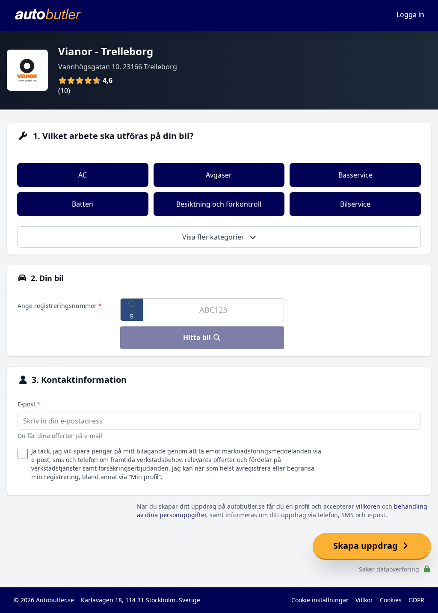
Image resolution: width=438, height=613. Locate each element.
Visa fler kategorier (214, 237)
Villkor (364, 600)
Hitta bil (198, 337)
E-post (29, 404)
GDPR (416, 600)
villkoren (368, 506)
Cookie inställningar (320, 600)
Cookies (391, 600)
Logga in (410, 14)
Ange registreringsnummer (60, 306)
